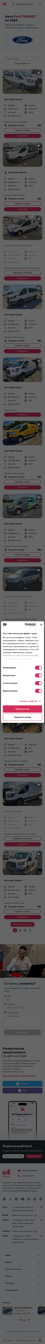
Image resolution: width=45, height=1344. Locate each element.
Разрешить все (22, 709)
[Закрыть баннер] (41, 625)
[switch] (38, 675)
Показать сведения (28, 701)
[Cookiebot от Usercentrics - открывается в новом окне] (26, 624)
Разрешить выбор (22, 717)
